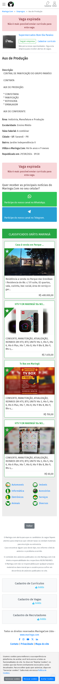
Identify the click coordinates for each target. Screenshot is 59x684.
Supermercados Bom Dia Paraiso (36, 35)
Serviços (43, 497)
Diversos (43, 503)
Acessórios (44, 491)
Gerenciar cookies (12, 679)
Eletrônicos (17, 497)
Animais (16, 503)
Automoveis (18, 484)
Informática (18, 491)
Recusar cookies (30, 679)
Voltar (29, 525)
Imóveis (43, 484)
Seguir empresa (27, 41)
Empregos (20, 11)
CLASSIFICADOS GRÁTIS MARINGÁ (29, 234)
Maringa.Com (7, 11)
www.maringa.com (29, 634)
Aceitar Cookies (47, 679)
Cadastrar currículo (47, 41)
